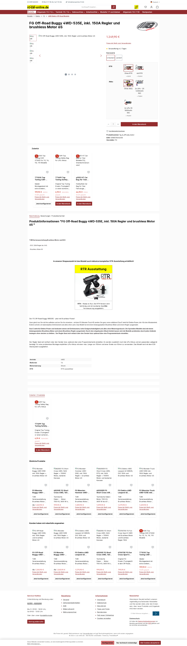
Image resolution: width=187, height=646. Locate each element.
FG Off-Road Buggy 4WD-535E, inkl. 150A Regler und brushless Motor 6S (39, 553)
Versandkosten (88, 633)
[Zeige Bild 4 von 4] (75, 74)
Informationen (101, 596)
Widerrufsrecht (68, 609)
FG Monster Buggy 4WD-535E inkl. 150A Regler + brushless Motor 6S (39, 491)
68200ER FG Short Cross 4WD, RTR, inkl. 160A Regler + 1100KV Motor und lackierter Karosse (104, 491)
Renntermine (102, 612)
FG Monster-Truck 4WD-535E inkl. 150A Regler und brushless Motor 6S (147, 491)
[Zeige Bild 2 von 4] (69, 74)
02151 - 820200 (34, 603)
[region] (66, 56)
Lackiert (119, 58)
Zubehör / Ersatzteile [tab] (37, 395)
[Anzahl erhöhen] (118, 124)
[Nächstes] (101, 56)
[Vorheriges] (40, 56)
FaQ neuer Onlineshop (105, 615)
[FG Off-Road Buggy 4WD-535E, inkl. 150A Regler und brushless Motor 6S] (70, 56)
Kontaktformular (46, 615)
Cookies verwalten (104, 618)
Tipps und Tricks (103, 609)
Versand (66, 600)
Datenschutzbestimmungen (146, 621)
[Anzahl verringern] (108, 124)
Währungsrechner (70, 612)
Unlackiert (110, 58)
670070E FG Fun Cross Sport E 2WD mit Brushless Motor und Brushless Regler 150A (125, 553)
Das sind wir (101, 606)
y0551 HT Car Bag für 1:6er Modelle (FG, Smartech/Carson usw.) (83, 178)
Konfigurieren (107, 643)
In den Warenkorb (139, 124)
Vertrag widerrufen (36, 622)
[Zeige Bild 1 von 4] (66, 74)
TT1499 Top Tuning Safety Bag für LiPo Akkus (61, 178)
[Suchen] (113, 7)
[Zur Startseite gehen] (38, 7)
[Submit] (156, 613)
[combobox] (89, 7)
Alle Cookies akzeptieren (150, 643)
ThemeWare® (113, 635)
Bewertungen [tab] (45, 216)
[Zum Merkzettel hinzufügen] (47, 172)
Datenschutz (101, 603)
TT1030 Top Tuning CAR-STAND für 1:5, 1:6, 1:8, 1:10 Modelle (41, 178)
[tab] (34, 216)
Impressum (101, 600)
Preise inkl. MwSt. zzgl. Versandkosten (118, 43)
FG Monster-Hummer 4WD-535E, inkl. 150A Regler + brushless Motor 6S (82, 491)
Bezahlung (66, 596)
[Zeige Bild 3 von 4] (72, 74)
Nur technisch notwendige (126, 643)
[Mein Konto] (151, 7)
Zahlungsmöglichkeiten (71, 603)
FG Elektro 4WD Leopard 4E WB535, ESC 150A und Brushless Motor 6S (125, 491)
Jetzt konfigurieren (43, 204)
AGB (64, 606)
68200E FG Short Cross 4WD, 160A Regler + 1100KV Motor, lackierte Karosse (61, 491)
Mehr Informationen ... (34, 644)
